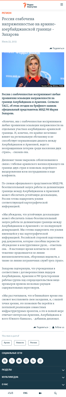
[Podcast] (40, 361)
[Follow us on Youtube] (19, 361)
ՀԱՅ (10, 393)
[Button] (57, 48)
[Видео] (40, 393)
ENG (25, 393)
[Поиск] (55, 393)
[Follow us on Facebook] (5, 361)
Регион (6, 13)
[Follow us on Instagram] (26, 361)
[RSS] (33, 361)
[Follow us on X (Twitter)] (12, 361)
